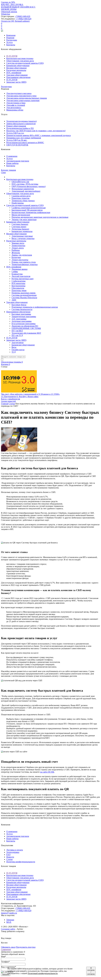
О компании (11, 156)
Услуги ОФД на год (15, 133)
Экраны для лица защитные (24, 219)
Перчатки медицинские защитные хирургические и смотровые (40, 217)
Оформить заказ (8, 947)
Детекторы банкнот (20, 229)
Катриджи (16, 257)
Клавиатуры (17, 274)
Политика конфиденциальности (20, 862)
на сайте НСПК (47, 772)
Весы (14, 347)
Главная (4, 403)
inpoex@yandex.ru (9, 913)
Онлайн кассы (18, 349)
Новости (10, 857)
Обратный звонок (9, 12)
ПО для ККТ (17, 331)
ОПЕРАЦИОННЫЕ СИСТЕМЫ (26, 328)
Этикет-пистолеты (20, 260)
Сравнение (6, 949)
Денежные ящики (19, 269)
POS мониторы (18, 283)
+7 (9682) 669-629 (23, 19)
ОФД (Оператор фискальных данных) (29, 186)
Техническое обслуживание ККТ (26, 333)
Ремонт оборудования (16, 126)
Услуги (9, 42)
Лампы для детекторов (22, 255)
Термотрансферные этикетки (25, 264)
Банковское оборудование (17, 65)
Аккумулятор (18, 342)
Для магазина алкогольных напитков (22, 100)
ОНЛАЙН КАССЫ (20, 182)
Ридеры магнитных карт (23, 279)
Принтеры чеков (19, 290)
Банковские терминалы (22, 231)
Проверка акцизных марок (24, 293)
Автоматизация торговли (17, 161)
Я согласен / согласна (91, 971)
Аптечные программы (22, 321)
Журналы (16, 253)
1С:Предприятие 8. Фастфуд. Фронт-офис (20, 396)
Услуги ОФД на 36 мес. (16, 140)
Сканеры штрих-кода (21, 196)
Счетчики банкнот (20, 224)
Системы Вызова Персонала (24, 297)
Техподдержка (12, 852)
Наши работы (12, 163)
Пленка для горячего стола (24, 262)
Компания (10, 35)
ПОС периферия (13, 72)
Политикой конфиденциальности (43, 973)
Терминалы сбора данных (23, 200)
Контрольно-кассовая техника (19, 58)
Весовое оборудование (16, 68)
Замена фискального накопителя (21, 123)
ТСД (14, 352)
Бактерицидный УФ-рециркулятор (27, 210)
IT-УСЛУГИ (11, 56)
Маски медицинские (21, 215)
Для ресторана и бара (15, 103)
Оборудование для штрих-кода (20, 61)
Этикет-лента (18, 248)
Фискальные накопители (23, 189)
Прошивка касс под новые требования (23, 138)
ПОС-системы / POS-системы (25, 184)
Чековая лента (18, 243)
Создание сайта (8, 929)
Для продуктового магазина (18, 93)
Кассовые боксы (19, 305)
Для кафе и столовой (15, 105)
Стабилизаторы (19, 281)
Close (3, 172)
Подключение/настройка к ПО (20, 128)
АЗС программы (19, 319)
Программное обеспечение (18, 77)
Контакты (10, 45)
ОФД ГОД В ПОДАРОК (17, 145)
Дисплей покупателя (21, 276)
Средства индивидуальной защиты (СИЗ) (25, 63)
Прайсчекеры (18, 203)
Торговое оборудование (17, 75)
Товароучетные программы (24, 316)
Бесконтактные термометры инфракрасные (31, 212)
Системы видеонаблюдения (24, 295)
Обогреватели (18, 288)
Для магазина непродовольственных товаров (26, 98)
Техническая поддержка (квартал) (21, 121)
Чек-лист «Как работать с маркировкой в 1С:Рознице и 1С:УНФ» (30, 394)
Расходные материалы (16, 70)
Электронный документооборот (26, 191)
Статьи (12, 403)
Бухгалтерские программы (24, 323)
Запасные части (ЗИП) (16, 82)
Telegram (10, 920)
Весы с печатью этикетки (23, 238)
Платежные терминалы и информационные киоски (35, 307)
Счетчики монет (19, 226)
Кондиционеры (18, 286)
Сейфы (15, 271)
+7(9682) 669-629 (22, 16)
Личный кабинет (22, 21)
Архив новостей (8, 401)
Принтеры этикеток (20, 198)
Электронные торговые (22, 236)
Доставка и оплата (14, 850)
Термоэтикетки (18, 245)
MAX (8, 922)
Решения (10, 38)
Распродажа (11, 40)
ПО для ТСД (17, 335)
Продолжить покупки (26, 947)
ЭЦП (14, 300)
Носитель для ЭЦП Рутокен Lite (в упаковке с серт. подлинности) (35, 131)
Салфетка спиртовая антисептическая (29, 208)
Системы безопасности (22, 309)
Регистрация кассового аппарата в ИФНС (25, 142)
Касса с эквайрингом (10, 399)
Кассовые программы (21, 314)
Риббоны (16, 250)
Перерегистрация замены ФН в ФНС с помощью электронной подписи (38, 135)
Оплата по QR (7, 21)
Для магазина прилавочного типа (21, 96)
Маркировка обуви (14, 110)
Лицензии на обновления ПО (25, 326)
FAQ (8, 854)
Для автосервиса (13, 107)
